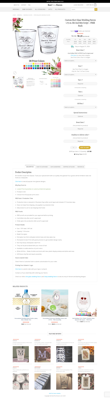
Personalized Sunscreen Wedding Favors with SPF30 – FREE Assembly (55, 319)
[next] (58, 46)
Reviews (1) (81, 166)
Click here (74, 55)
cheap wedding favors (50, 276)
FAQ (29, 5)
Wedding (19, 15)
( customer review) (80, 33)
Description (30, 166)
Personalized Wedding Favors (42, 15)
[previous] (15, 46)
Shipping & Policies (69, 166)
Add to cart (84, 147)
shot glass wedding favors (33, 276)
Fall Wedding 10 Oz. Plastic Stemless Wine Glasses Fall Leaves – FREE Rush (83, 319)
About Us (16, 5)
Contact (23, 5)
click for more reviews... (55, 393)
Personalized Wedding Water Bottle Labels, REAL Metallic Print (26, 319)
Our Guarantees (55, 166)
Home (14, 15)
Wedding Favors (27, 15)
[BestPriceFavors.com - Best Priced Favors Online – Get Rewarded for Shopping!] (55, 5)
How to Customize (42, 166)
